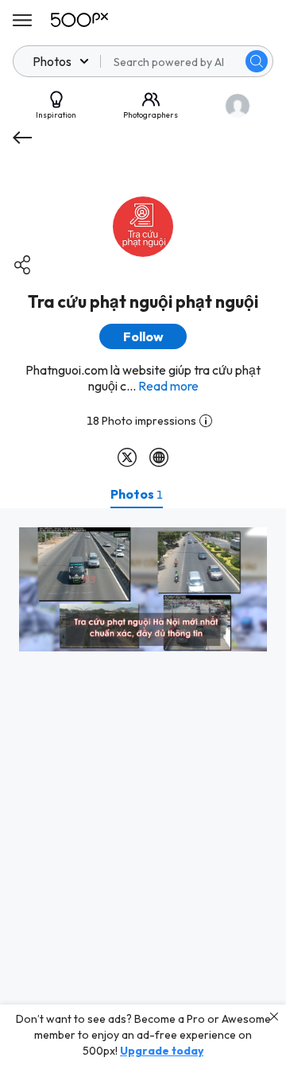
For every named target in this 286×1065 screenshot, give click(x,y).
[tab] (136, 494)
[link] (143, 589)
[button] (256, 61)
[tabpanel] (143, 786)
